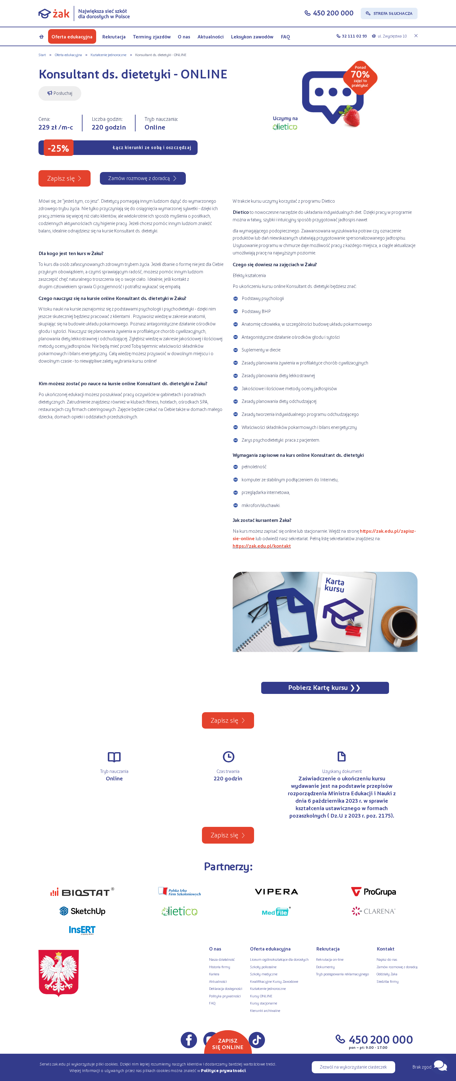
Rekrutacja (114, 36)
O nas (184, 36)
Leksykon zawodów (252, 36)
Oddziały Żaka (387, 974)
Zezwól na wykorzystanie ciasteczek (353, 1067)
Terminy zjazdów (152, 36)
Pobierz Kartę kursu (318, 687)
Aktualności (211, 36)
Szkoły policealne (263, 966)
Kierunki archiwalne (265, 1010)
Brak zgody (423, 1067)
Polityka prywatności (225, 996)
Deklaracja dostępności (225, 988)
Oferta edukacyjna (71, 36)
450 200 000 (333, 12)
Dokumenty (325, 966)
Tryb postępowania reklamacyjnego (342, 974)
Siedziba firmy (388, 981)
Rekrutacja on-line (329, 959)
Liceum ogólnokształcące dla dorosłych (279, 959)
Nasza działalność (222, 959)
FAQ (285, 36)
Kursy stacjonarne (263, 1003)
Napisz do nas (387, 959)
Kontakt (386, 948)
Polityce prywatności (223, 1070)
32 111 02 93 (354, 35)
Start (42, 54)
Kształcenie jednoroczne (108, 54)
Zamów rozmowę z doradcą (397, 966)
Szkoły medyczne (263, 974)
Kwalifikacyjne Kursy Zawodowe (274, 981)
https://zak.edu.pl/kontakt (262, 546)
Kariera (214, 974)
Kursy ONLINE (261, 996)
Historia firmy (219, 966)
